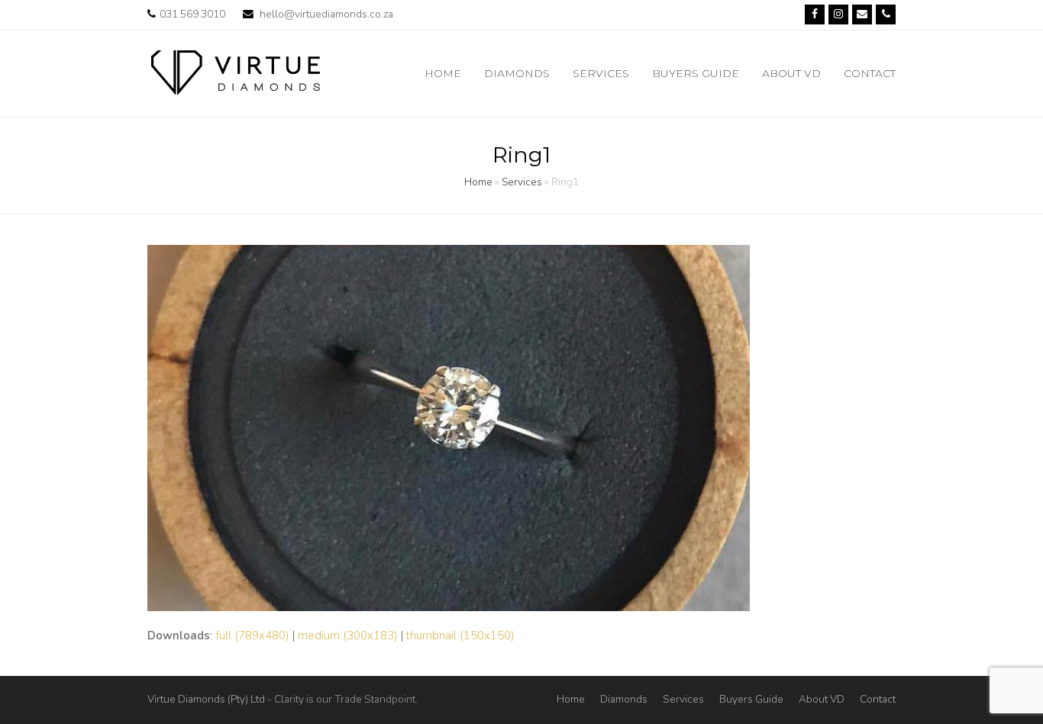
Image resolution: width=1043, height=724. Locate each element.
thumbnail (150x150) (460, 635)
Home (478, 182)
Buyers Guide (751, 699)
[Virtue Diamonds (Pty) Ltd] (236, 72)
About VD (821, 699)
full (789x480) (252, 635)
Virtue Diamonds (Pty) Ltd (206, 699)
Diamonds (623, 699)
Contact (878, 699)
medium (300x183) (348, 635)
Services (522, 182)
